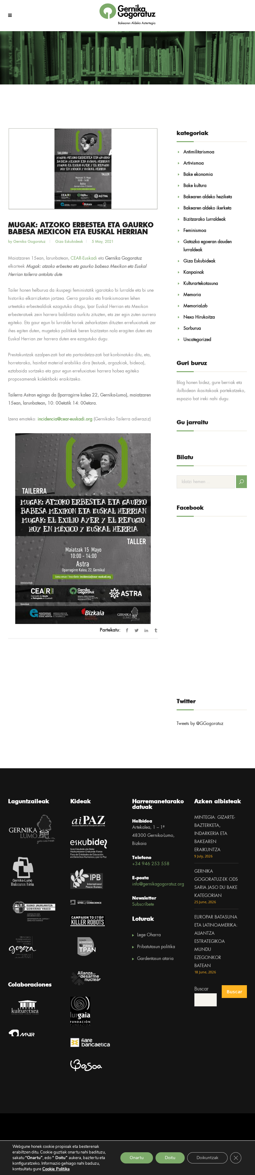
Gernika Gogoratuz (30, 242)
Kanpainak (193, 272)
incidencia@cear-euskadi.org (65, 419)
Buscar (201, 989)
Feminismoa (194, 230)
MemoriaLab (195, 306)
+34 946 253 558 (150, 863)
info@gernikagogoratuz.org (158, 884)
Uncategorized (197, 339)
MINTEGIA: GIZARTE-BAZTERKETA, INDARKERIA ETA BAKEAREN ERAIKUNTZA (214, 833)
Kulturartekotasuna (200, 283)
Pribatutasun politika (156, 946)
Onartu (137, 1158)
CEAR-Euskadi (84, 258)
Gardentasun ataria (155, 958)
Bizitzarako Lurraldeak (204, 219)
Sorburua (192, 328)
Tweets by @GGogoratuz (200, 723)
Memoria (192, 294)
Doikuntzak (207, 1158)
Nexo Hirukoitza (199, 317)
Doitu (170, 1158)
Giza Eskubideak (69, 242)
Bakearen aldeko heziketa (207, 196)
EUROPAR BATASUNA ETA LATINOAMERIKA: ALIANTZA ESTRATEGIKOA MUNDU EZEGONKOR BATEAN (216, 941)
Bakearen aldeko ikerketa (207, 208)
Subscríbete (143, 904)
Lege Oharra (149, 935)
